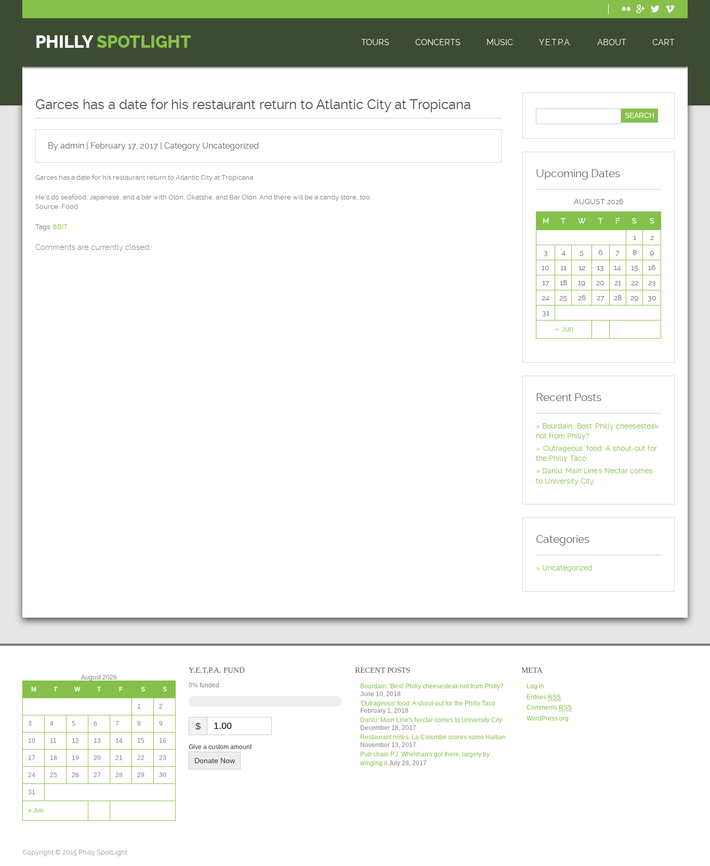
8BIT (60, 227)
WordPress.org (548, 718)
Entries (544, 697)
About (611, 42)
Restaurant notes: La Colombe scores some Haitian (433, 737)
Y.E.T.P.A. (555, 42)
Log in (535, 686)
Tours (375, 42)
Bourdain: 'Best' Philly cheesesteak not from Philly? (432, 686)
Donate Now (214, 760)
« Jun (564, 329)
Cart (663, 42)
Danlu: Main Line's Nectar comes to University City (431, 720)
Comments (549, 707)
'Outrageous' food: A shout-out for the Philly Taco (427, 703)
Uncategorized (230, 146)
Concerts (438, 42)
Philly (113, 42)
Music (500, 42)
